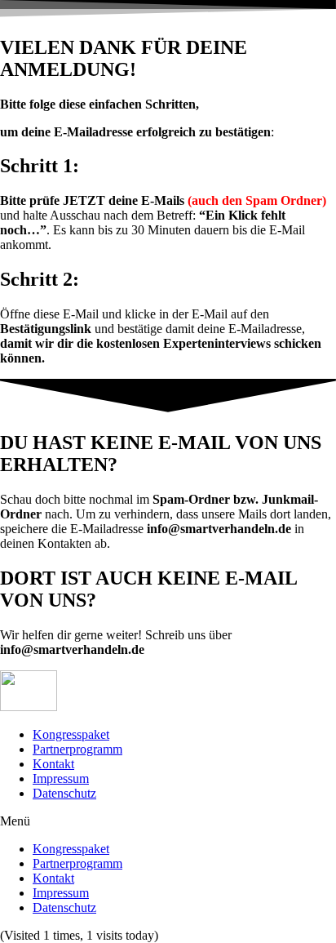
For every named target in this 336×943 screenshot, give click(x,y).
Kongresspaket (71, 734)
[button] (168, 821)
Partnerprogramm (77, 749)
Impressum (61, 778)
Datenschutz (64, 793)
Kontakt (53, 764)
